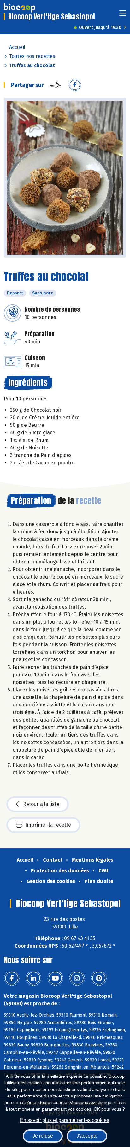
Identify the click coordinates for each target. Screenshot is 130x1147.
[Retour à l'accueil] (19, 8)
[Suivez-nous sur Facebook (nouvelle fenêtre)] (12, 978)
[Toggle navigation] (122, 15)
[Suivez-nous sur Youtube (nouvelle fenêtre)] (55, 978)
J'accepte (87, 1136)
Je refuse (42, 1136)
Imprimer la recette (48, 825)
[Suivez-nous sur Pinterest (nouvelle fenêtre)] (99, 978)
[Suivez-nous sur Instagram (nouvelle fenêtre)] (77, 978)
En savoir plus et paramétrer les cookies (64, 1120)
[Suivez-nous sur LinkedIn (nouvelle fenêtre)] (33, 978)
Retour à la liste (41, 804)
